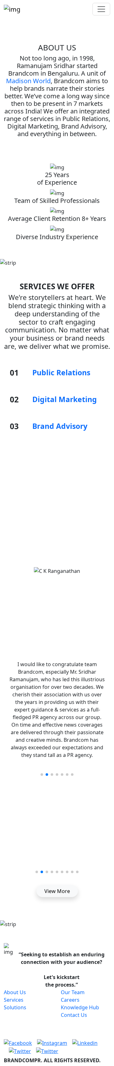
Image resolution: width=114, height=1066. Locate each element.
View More (57, 891)
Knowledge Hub (80, 1007)
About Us (15, 992)
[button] (42, 774)
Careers (70, 999)
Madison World (28, 81)
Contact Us (74, 1014)
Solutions (15, 1007)
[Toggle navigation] (101, 9)
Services (13, 999)
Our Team (73, 992)
